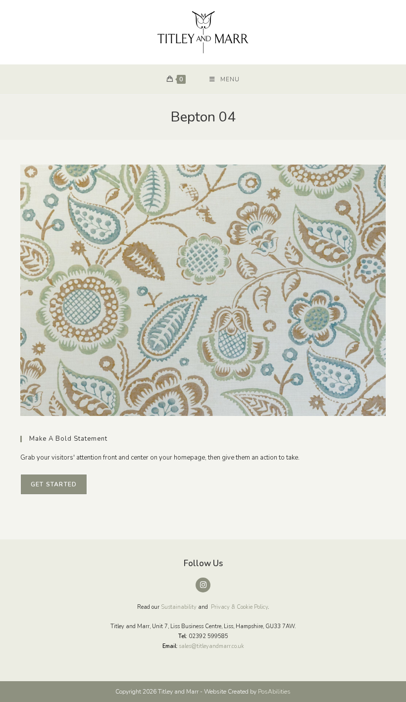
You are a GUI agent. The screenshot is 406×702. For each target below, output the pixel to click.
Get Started (54, 484)
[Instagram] (203, 585)
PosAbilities (274, 692)
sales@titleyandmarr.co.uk (211, 646)
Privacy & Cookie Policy (239, 607)
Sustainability (179, 607)
